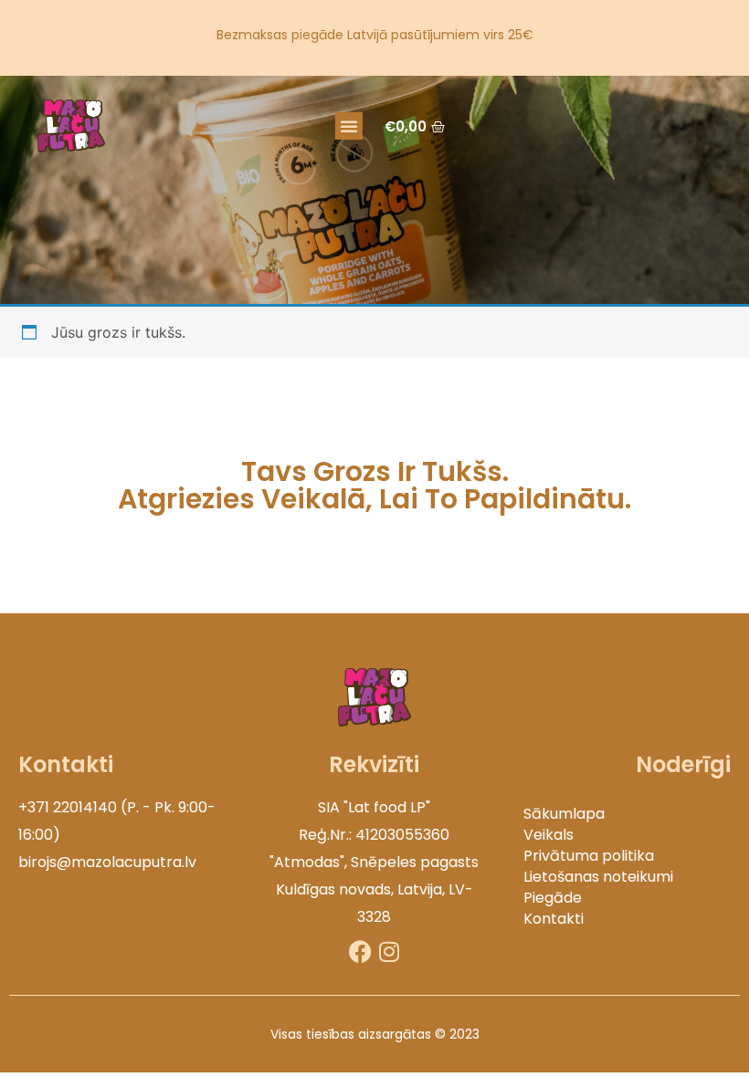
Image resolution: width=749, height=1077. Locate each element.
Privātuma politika (588, 855)
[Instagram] (388, 951)
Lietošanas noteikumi (598, 876)
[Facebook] (360, 951)
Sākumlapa (564, 813)
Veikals (548, 834)
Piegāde (552, 897)
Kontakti (553, 918)
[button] (349, 126)
